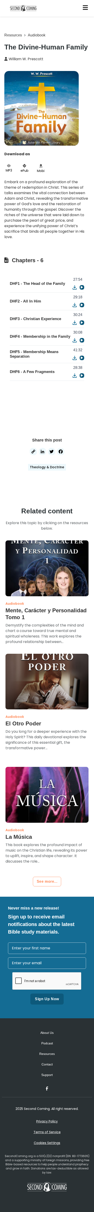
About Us (47, 1033)
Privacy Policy (47, 1121)
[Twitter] (51, 452)
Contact (47, 1064)
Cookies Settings (47, 1143)
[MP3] (8, 165)
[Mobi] (41, 166)
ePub (25, 170)
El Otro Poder (23, 723)
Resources (13, 35)
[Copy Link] (33, 452)
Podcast (47, 1043)
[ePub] (24, 166)
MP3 (9, 170)
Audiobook (36, 35)
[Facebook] (60, 452)
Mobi (40, 171)
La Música (18, 837)
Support (47, 1075)
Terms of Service (47, 1132)
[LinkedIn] (42, 452)
